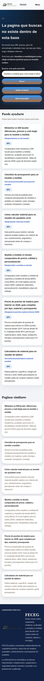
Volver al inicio (22, 90)
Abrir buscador (22, 99)
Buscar (22, 81)
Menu (37, 5)
